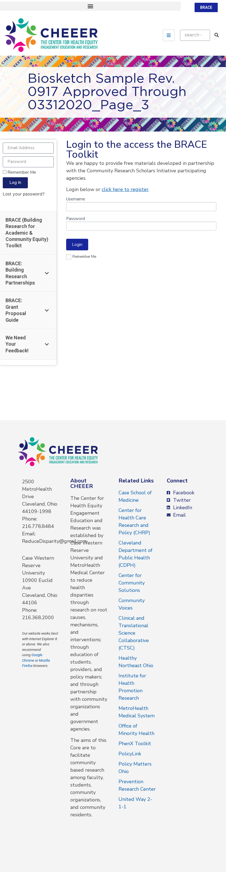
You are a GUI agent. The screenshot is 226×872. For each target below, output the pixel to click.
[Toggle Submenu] (47, 273)
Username (75, 199)
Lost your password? (24, 194)
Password (75, 219)
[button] (90, 6)
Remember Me (21, 172)
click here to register (125, 189)
